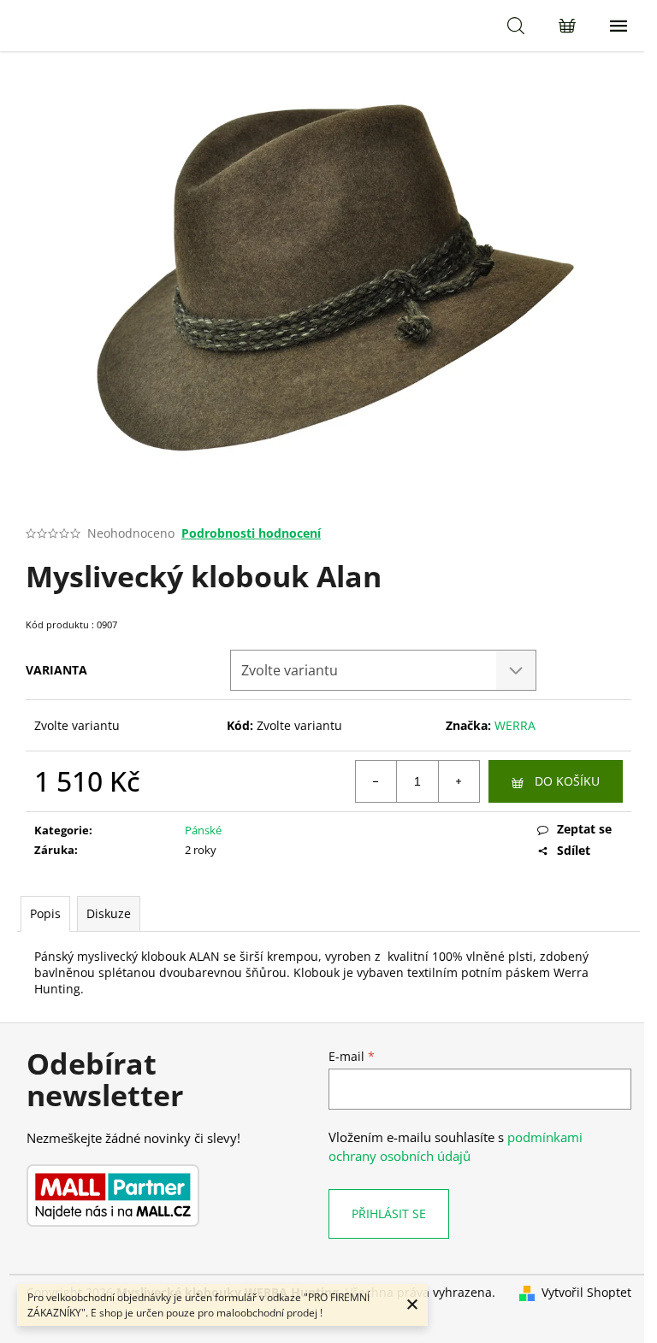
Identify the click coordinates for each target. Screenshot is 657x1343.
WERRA (515, 725)
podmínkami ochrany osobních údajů (455, 1146)
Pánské (203, 830)
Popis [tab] (45, 913)
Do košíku (567, 781)
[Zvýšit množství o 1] (458, 781)
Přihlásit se (389, 1213)
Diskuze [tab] (108, 913)
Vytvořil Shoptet (586, 1292)
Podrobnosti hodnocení (251, 533)
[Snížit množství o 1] (376, 781)
